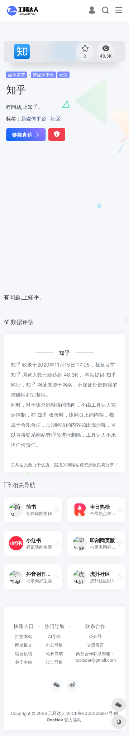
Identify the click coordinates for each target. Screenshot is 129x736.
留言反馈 (23, 653)
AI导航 (54, 636)
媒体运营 (16, 75)
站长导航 (54, 653)
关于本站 (23, 662)
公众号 (95, 636)
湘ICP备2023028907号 (89, 713)
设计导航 (54, 662)
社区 (63, 75)
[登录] (92, 11)
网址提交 (23, 645)
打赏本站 (23, 636)
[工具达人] (22, 10)
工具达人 (56, 713)
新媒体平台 (43, 75)
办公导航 (54, 645)
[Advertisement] (64, 217)
